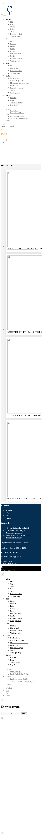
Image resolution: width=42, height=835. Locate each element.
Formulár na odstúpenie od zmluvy (18, 535)
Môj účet (8, 120)
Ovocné (12, 49)
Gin (11, 24)
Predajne (8, 109)
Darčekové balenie (16, 34)
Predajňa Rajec (14, 111)
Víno (7, 39)
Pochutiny (13, 98)
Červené (13, 44)
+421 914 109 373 (11, 552)
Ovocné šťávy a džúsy (17, 80)
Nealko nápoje (15, 78)
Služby (7, 114)
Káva (12, 100)
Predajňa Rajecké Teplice (17, 113)
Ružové (12, 46)
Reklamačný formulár (13, 537)
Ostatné (8, 95)
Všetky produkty (15, 36)
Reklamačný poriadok (14, 533)
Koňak (12, 29)
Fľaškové (13, 66)
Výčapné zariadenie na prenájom (19, 118)
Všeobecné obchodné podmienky (18, 528)
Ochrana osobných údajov (15, 530)
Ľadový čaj (14, 85)
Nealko (12, 56)
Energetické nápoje (16, 88)
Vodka (12, 31)
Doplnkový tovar (15, 105)
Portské (12, 51)
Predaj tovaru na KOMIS (17, 116)
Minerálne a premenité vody (19, 83)
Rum (11, 22)
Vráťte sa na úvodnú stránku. (17, 156)
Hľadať (24, 714)
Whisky (12, 26)
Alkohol (8, 19)
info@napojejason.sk (14, 556)
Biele (12, 41)
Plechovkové (14, 68)
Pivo (7, 63)
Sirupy (12, 90)
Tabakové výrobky (16, 102)
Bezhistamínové (15, 53)
